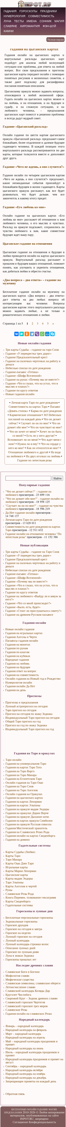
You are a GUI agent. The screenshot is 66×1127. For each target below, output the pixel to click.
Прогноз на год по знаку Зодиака (26, 725)
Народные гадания (17, 659)
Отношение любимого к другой (28, 452)
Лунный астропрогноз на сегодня (26, 706)
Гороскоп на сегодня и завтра (24, 929)
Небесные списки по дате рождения (27, 570)
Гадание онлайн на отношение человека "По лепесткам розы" (33, 535)
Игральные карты (17, 867)
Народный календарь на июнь (24, 1048)
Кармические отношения (25, 415)
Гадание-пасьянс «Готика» (21, 574)
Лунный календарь (17, 940)
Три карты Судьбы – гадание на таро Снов (32, 349)
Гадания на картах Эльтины (23, 805)
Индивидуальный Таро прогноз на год (29, 729)
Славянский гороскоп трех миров (27, 1006)
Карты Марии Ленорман (21, 871)
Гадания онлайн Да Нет (20, 686)
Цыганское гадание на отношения (27, 243)
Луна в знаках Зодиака (20, 955)
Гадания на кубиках (17, 656)
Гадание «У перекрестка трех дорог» (28, 555)
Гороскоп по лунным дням (22, 952)
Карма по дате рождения (46, 411)
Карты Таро (13, 856)
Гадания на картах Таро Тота (24, 767)
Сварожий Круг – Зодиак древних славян (32, 998)
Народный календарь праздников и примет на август (34, 1060)
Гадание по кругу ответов (21, 592)
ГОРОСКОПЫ (28, 11)
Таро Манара (14, 859)
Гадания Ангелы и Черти (21, 637)
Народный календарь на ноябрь (25, 1074)
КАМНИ (9, 31)
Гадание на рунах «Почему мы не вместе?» (33, 379)
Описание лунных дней (20, 948)
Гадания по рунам (16, 648)
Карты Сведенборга (18, 901)
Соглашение (20, 1122)
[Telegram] (32, 334)
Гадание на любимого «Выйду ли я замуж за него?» (33, 597)
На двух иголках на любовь (43, 456)
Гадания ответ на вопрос (20, 671)
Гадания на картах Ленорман (24, 801)
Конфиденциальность (42, 1122)
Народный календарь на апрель (25, 1037)
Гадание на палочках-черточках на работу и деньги (32, 564)
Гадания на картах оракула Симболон (29, 820)
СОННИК (46, 21)
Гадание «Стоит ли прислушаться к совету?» (33, 611)
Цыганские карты (17, 875)
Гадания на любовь (17, 663)
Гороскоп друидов (17, 925)
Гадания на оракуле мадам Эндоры (27, 809)
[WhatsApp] (42, 334)
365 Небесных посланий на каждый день (34, 417)
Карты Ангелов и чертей (21, 886)
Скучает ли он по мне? (35, 423)
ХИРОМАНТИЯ (30, 26)
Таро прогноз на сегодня (20, 710)
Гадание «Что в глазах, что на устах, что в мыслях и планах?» (31, 586)
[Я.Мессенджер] (21, 334)
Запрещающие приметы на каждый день (31, 1081)
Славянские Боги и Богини (23, 972)
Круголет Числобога (18, 994)
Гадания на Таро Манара (21, 775)
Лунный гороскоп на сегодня (24, 936)
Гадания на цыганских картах (24, 798)
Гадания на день (15, 690)
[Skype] (52, 334)
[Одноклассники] (27, 334)
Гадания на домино (18, 839)
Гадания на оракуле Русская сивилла (28, 824)
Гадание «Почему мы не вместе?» (26, 581)
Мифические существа (20, 979)
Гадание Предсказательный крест (26, 559)
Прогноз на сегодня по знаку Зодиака (28, 714)
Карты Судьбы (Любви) (20, 852)
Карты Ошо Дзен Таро (20, 863)
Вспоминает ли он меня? (23, 439)
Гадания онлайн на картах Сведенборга (30, 836)
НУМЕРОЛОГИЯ (14, 16)
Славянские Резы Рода (20, 894)
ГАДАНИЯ (10, 11)
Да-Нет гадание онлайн (20, 512)
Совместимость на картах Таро (28, 406)
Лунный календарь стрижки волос (27, 944)
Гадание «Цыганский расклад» (25, 126)
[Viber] (37, 334)
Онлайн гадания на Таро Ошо (24, 782)
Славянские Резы (16, 1010)
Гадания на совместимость (22, 675)
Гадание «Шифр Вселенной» (23, 578)
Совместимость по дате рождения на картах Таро (32, 528)
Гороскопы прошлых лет (21, 959)
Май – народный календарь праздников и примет (32, 1042)
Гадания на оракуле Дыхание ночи (27, 817)
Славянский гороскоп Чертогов (25, 1002)
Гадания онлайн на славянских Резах (29, 1013)
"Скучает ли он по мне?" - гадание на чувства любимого (34, 507)
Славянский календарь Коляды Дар (28, 991)
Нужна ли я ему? (27, 444)
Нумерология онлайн (18, 682)
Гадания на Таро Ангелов (22, 790)
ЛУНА (7, 21)
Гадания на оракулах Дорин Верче (27, 813)
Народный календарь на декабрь (26, 1077)
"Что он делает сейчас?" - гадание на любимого (28, 493)
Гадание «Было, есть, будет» (23, 607)
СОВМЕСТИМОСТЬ (41, 16)
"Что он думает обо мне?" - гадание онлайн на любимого (34, 500)
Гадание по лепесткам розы (34, 460)
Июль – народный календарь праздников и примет (32, 1053)
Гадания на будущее (17, 667)
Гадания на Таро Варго (20, 771)
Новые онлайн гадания (19, 629)
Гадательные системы (19, 905)
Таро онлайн (13, 760)
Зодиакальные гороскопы (21, 921)
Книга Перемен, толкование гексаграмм (31, 897)
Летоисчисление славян (20, 987)
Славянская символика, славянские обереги (33, 983)
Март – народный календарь (23, 1034)
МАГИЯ (59, 21)
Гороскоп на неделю (18, 933)
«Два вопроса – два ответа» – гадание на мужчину (32, 281)
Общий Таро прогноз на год (23, 721)
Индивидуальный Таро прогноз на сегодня (32, 717)
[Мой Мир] (47, 334)
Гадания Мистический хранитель (26, 828)
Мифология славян (17, 975)
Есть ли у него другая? (40, 435)
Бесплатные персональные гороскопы (29, 917)
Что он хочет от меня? (23, 431)
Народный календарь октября (24, 1070)
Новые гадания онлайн (20, 394)
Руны (9, 890)
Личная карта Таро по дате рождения (28, 519)
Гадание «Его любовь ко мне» (24, 207)
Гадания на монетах (17, 644)
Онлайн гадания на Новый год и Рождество (32, 678)
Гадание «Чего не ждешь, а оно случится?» (33, 166)
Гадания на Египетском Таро (24, 779)
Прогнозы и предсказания (21, 702)
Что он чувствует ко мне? (46, 427)
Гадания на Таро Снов (20, 786)
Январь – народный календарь (25, 1026)
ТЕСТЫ (19, 21)
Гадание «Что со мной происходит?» (28, 603)
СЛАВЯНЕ (10, 26)
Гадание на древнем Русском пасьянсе (29, 614)
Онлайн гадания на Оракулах (24, 794)
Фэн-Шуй (49, 26)
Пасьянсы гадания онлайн (21, 640)
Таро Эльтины (14, 882)
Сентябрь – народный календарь (26, 1066)
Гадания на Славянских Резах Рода (27, 832)
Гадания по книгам (17, 652)
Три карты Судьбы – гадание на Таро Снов (32, 552)
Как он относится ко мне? (43, 448)
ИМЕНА (32, 21)
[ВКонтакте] (16, 334)
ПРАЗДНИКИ (48, 11)
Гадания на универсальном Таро (26, 763)
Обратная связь (15, 1094)
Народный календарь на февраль (26, 1030)
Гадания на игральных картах (24, 633)
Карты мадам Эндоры (19, 878)
